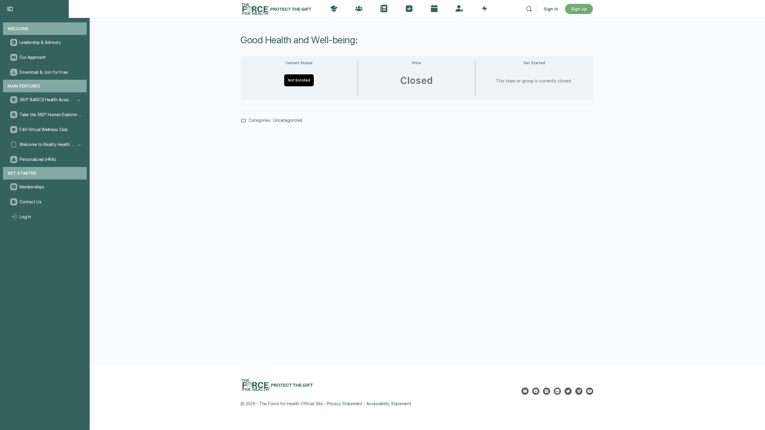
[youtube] (589, 391)
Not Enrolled (299, 80)
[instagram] (546, 391)
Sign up (579, 9)
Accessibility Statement (388, 403)
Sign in (551, 9)
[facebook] (535, 391)
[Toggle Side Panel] (10, 9)
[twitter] (568, 391)
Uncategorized (287, 120)
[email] (525, 391)
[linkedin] (557, 391)
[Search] (529, 9)
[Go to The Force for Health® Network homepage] (276, 8)
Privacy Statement (344, 403)
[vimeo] (578, 391)
